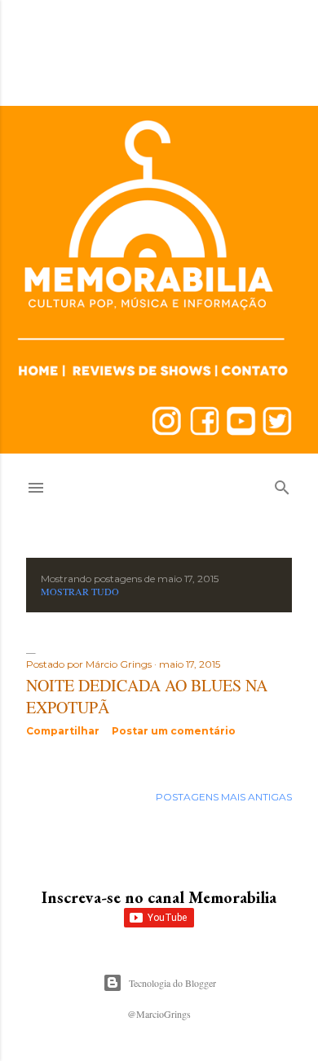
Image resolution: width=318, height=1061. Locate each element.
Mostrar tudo (80, 591)
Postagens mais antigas (224, 797)
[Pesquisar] (282, 484)
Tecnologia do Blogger (172, 982)
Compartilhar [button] (62, 731)
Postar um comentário (174, 731)
